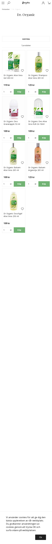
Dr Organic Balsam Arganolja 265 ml (36, 168)
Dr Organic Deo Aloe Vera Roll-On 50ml (37, 122)
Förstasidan (6, 9)
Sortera (26, 39)
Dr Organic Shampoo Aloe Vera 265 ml (37, 76)
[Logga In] (43, 3)
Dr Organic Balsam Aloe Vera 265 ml (12, 168)
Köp (19, 91)
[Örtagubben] (26, 3)
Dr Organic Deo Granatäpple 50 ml (12, 122)
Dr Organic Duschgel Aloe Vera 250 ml (13, 214)
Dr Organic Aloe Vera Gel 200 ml (13, 76)
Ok (40, 537)
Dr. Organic (17, 9)
